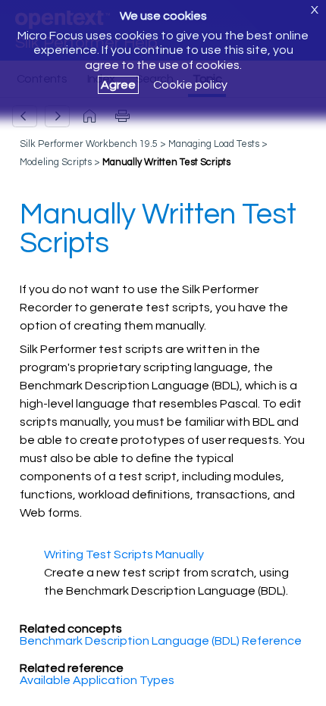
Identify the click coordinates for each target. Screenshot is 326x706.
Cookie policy (190, 85)
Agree (118, 85)
